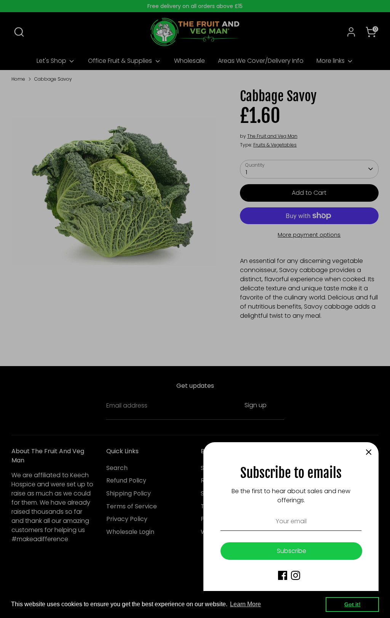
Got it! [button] (352, 604)
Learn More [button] (245, 604)
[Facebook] (282, 575)
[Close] (368, 452)
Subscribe (291, 550)
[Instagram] (295, 575)
